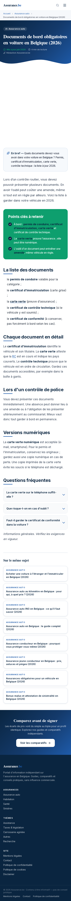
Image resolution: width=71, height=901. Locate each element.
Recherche (9, 841)
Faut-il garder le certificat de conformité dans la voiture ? (33, 522)
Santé (6, 803)
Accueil (6, 13)
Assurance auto (22, 13)
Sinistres (7, 808)
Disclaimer (8, 874)
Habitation (8, 799)
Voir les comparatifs (33, 742)
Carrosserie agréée (14, 832)
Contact (7, 860)
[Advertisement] (35, 104)
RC (14, 356)
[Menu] (65, 5)
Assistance (9, 823)
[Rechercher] (57, 5)
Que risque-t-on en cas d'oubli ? (27, 508)
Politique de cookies (14, 869)
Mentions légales (12, 855)
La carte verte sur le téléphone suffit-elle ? (31, 494)
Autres (6, 836)
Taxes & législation (13, 827)
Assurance (12, 5)
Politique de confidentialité (17, 865)
